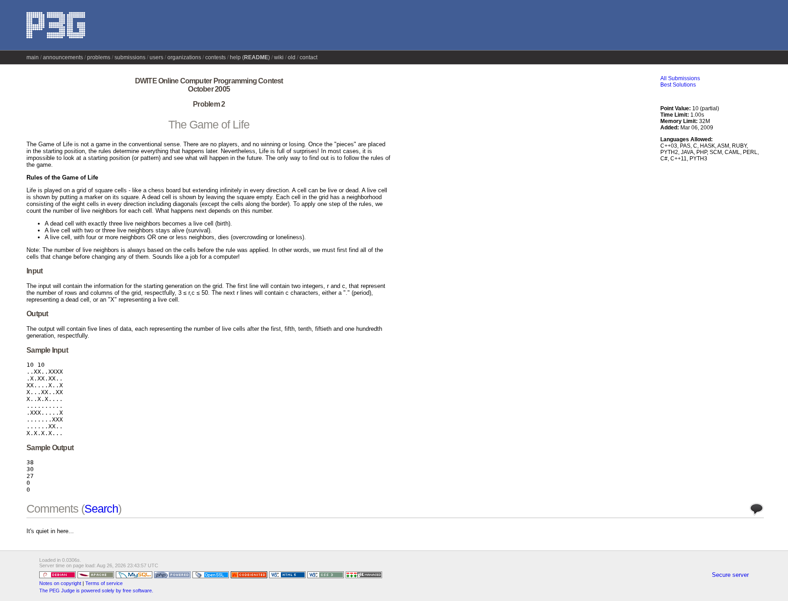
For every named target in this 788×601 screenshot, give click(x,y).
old (292, 57)
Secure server (730, 574)
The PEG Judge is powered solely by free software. (96, 590)
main (32, 57)
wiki (279, 57)
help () (250, 57)
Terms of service (104, 583)
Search (101, 508)
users (156, 57)
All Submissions (680, 78)
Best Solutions (678, 85)
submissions (129, 57)
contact (308, 57)
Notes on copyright (60, 583)
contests (215, 57)
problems (98, 57)
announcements (63, 57)
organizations (184, 57)
